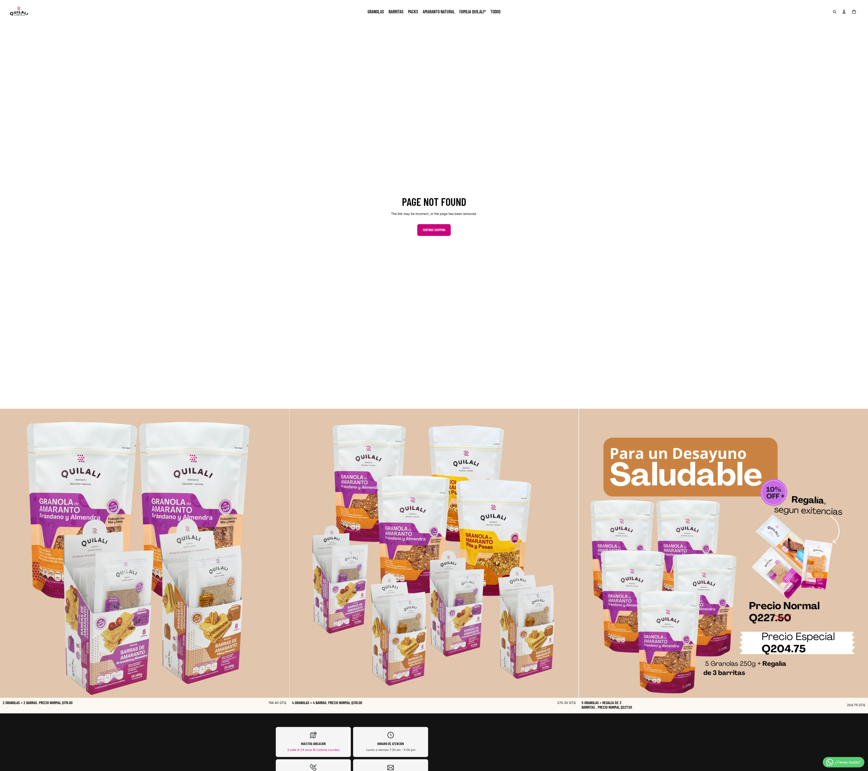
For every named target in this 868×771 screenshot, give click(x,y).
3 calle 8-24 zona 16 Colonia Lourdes (313, 750)
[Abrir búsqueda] (835, 12)
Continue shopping (434, 230)
